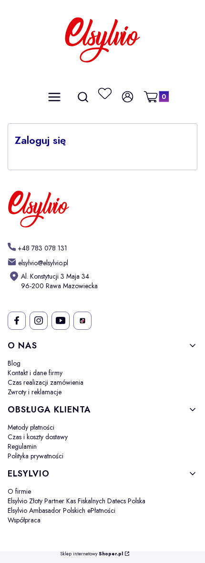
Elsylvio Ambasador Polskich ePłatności (61, 510)
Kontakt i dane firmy (35, 373)
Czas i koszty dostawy (38, 437)
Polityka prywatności (35, 456)
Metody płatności (31, 427)
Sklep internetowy (91, 554)
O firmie (19, 491)
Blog (14, 363)
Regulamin (22, 446)
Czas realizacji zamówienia (45, 382)
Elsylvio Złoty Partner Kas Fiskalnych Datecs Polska (76, 501)
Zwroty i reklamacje (35, 392)
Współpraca (24, 520)
